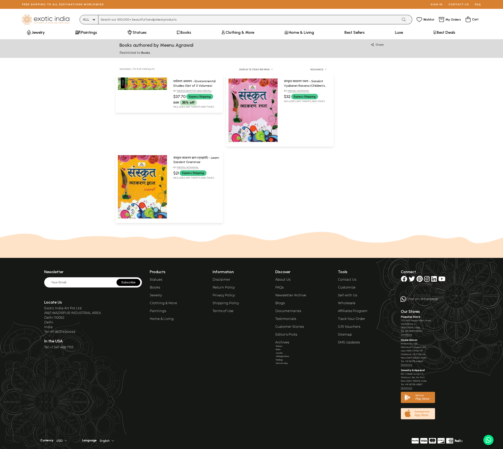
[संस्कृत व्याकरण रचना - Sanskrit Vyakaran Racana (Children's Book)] (253, 142)
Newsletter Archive (290, 295)
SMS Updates (349, 342)
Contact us (458, 4)
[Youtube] (441, 280)
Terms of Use (223, 311)
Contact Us (347, 279)
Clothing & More (163, 303)
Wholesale (346, 303)
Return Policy (224, 287)
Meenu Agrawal (298, 90)
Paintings (158, 311)
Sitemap (345, 334)
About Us (282, 279)
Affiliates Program (352, 311)
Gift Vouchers (349, 327)
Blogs (280, 303)
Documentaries (288, 311)
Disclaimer (221, 279)
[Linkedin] (434, 280)
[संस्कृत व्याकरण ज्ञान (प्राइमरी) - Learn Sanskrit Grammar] (142, 218)
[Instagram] (427, 280)
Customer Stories (289, 327)
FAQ (478, 4)
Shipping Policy (226, 303)
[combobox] (248, 19)
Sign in (437, 4)
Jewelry (156, 295)
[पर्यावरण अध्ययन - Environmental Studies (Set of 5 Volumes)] (142, 89)
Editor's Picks (286, 334)
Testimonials (285, 319)
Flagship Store (410, 316)
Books (155, 287)
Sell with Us (347, 295)
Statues (156, 279)
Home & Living (162, 319)
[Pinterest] (420, 280)
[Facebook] (404, 280)
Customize (346, 287)
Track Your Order (351, 319)
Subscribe (128, 282)
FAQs (279, 287)
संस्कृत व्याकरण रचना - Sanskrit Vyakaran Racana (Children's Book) (304, 85)
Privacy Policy (224, 295)
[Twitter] (412, 280)
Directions (406, 334)
